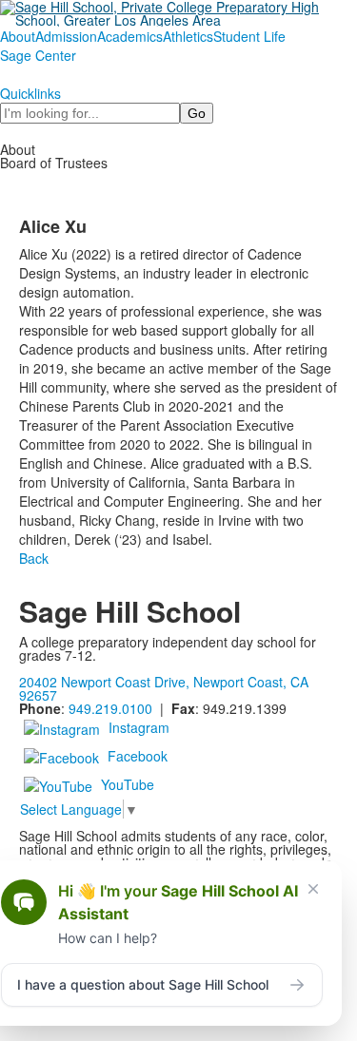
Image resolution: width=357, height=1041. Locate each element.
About (17, 36)
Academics (130, 36)
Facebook (138, 755)
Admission (66, 36)
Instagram (139, 727)
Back (34, 558)
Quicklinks (30, 93)
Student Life (249, 36)
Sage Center (38, 55)
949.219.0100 (110, 708)
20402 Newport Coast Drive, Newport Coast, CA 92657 (163, 688)
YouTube (127, 784)
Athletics (188, 36)
